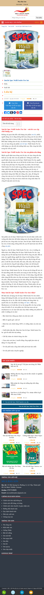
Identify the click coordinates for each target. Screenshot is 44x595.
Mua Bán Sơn (16, 588)
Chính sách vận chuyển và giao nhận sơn (16, 506)
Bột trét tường (7, 533)
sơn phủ (7, 246)
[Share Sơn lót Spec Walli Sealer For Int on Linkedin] (20, 113)
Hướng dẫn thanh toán (10, 509)
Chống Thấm (7, 530)
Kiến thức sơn (7, 527)
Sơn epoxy (6, 546)
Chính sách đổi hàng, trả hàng (12, 503)
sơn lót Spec (24, 144)
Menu (37, 22)
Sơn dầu (5, 541)
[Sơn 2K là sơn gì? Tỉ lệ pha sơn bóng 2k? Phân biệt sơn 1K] (6, 366)
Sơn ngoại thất (7, 538)
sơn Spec (27, 302)
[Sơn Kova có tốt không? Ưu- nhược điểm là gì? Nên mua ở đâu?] (6, 395)
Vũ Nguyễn (22, 98)
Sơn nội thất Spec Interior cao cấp (32, 467)
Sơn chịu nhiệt (7, 549)
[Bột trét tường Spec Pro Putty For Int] (12, 454)
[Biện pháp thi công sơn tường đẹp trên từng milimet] (6, 385)
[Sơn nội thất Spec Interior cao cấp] (32, 454)
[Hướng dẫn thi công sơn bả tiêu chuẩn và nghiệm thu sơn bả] (6, 376)
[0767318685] (4, 592)
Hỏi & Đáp (18, 118)
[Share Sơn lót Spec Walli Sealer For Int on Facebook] (5, 113)
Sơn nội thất (7, 536)
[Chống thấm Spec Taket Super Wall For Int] (32, 423)
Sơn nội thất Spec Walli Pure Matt (29, 406)
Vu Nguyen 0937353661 (37, 588)
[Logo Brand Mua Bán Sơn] (22, 11)
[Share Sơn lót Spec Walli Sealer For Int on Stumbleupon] (14, 113)
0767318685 (12, 490)
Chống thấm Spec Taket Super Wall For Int (32, 436)
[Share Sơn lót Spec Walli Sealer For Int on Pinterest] (17, 113)
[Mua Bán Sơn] (22, 592)
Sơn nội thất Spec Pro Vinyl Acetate (11, 436)
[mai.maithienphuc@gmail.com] (31, 592)
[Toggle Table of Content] (17, 124)
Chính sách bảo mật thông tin (12, 500)
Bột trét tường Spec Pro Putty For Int (11, 467)
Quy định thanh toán (9, 511)
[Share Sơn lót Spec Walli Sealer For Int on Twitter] (8, 113)
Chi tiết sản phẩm (7, 118)
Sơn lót (5, 544)
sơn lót (34, 134)
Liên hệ (25, 4)
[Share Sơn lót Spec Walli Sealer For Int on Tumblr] (11, 113)
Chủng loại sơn (8, 517)
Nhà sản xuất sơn (8, 514)
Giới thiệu (19, 4)
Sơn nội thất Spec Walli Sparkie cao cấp (16, 402)
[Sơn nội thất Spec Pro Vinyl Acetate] (12, 423)
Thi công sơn (7, 525)
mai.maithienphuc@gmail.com (16, 493)
